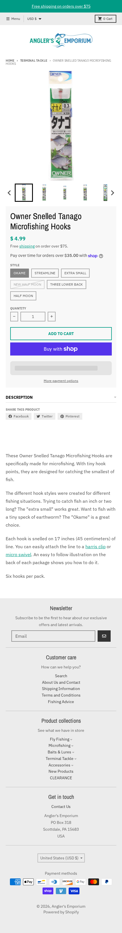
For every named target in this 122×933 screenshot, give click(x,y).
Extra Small (75, 273)
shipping (27, 246)
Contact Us (61, 806)
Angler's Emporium (68, 906)
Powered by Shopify (61, 912)
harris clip (95, 546)
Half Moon (23, 296)
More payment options (61, 381)
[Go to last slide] (10, 192)
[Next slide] (112, 192)
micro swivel (18, 554)
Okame (20, 273)
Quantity (18, 308)
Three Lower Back (66, 284)
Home (10, 61)
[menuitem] (24, 193)
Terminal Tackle (33, 61)
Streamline (45, 273)
